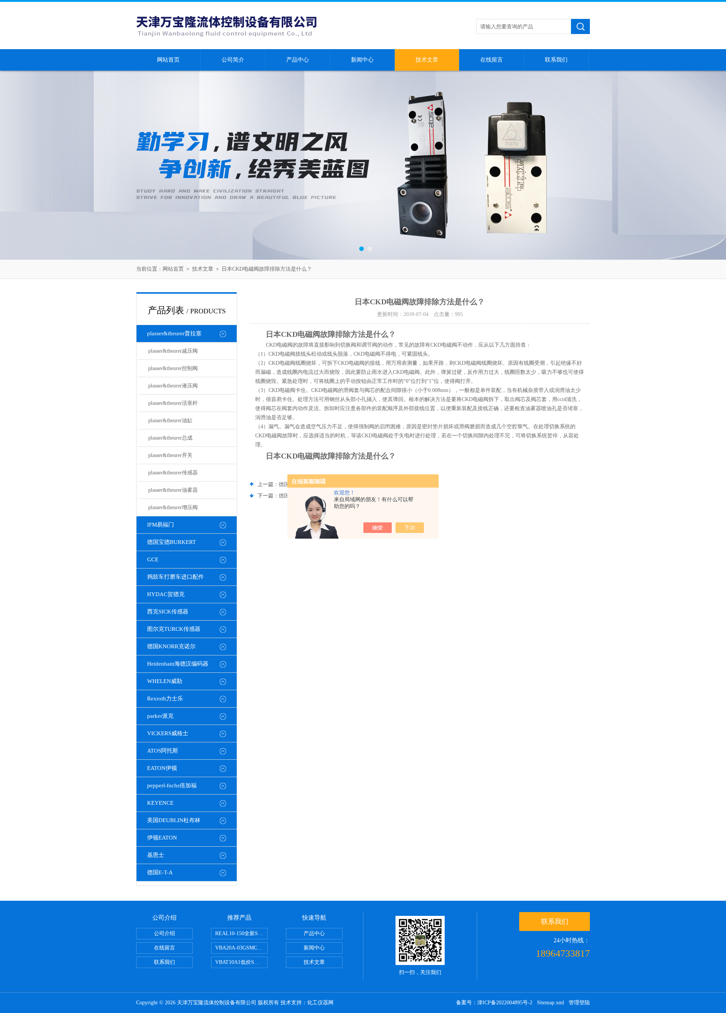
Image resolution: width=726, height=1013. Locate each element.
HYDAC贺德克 (166, 594)
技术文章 (427, 60)
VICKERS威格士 (167, 733)
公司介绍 (164, 933)
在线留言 (491, 60)
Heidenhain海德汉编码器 (177, 664)
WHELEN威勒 (164, 681)
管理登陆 (579, 1002)
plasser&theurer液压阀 (173, 386)
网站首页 (168, 60)
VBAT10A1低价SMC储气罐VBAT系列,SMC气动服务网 (241, 962)
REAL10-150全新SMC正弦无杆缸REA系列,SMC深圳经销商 (241, 933)
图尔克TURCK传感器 (173, 629)
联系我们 (556, 60)
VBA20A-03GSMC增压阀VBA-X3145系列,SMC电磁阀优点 (241, 948)
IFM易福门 (160, 525)
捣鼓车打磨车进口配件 (175, 577)
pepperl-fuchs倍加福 (172, 785)
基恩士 (155, 855)
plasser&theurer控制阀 (173, 368)
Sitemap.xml (550, 1002)
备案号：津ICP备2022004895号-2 (494, 1002)
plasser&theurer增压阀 (173, 507)
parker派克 (160, 716)
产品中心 (297, 60)
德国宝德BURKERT (171, 542)
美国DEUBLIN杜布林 (173, 820)
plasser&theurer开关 (170, 455)
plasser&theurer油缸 (170, 420)
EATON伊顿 (162, 768)
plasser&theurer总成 (170, 438)
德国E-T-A (160, 872)
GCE (152, 559)
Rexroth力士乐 (165, 698)
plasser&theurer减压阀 (173, 351)
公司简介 (233, 60)
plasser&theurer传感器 (173, 473)
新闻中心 (362, 60)
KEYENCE (160, 803)
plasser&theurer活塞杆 (173, 403)
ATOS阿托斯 (162, 751)
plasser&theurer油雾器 (173, 490)
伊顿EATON (162, 838)
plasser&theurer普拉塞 (174, 333)
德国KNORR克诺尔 (171, 646)
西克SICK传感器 (167, 612)
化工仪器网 (320, 1002)
